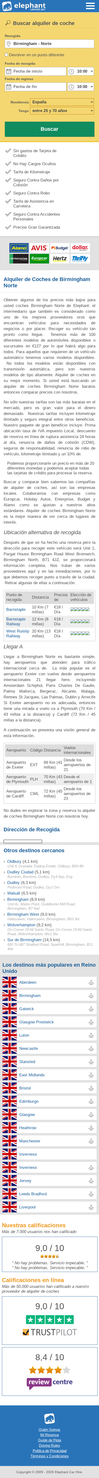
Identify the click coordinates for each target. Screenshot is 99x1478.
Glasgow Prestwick (36, 1022)
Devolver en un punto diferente (36, 55)
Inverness (28, 1154)
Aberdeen (27, 982)
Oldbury (14, 861)
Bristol (25, 1088)
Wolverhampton (21, 925)
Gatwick (26, 1009)
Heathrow (27, 1128)
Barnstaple (15, 609)
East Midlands (32, 1075)
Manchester (29, 1141)
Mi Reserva (49, 1435)
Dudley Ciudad (20, 872)
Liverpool (27, 1207)
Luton (24, 1035)
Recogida (12, 36)
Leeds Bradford (33, 1194)
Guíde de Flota (49, 1440)
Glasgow (27, 1114)
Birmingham (18, 899)
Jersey (25, 1180)
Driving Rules (49, 1445)
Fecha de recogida (20, 63)
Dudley (13, 882)
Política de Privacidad (50, 1451)
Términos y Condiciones (50, 1456)
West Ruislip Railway (17, 633)
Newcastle (28, 1048)
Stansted (27, 1061)
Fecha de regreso (19, 79)
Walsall (13, 893)
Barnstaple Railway (15, 621)
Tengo (24, 111)
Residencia (20, 102)
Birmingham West (23, 914)
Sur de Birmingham (24, 940)
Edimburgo (28, 1101)
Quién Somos (49, 1430)
